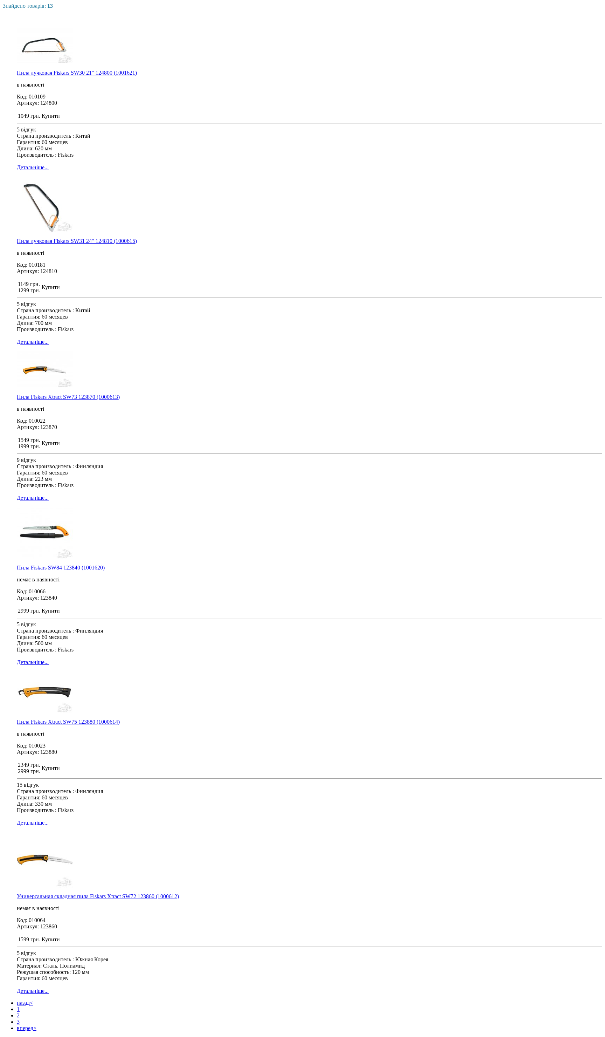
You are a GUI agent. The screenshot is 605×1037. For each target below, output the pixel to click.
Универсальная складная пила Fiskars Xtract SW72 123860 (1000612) (98, 896)
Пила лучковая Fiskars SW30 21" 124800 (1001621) (77, 73)
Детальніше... (33, 167)
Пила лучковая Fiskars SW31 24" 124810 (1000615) (77, 241)
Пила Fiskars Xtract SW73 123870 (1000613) (68, 397)
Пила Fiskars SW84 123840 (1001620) (61, 568)
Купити (51, 116)
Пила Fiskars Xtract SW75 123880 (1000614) (68, 722)
